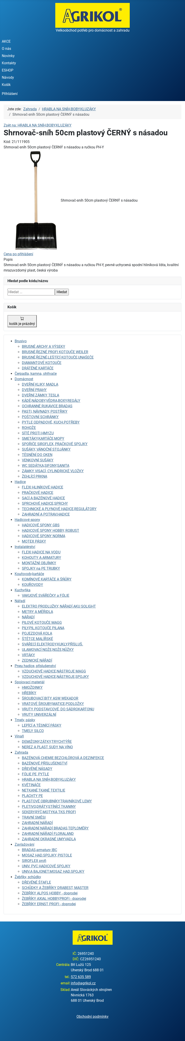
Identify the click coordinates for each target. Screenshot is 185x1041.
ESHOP (7, 70)
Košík (6, 85)
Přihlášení (10, 94)
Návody (8, 77)
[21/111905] (32, 200)
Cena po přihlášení (18, 254)
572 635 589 (81, 977)
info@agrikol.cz (83, 983)
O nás (6, 48)
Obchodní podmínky (92, 1016)
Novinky (8, 56)
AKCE (6, 41)
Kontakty (9, 63)
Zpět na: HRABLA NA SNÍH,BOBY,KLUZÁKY (38, 125)
